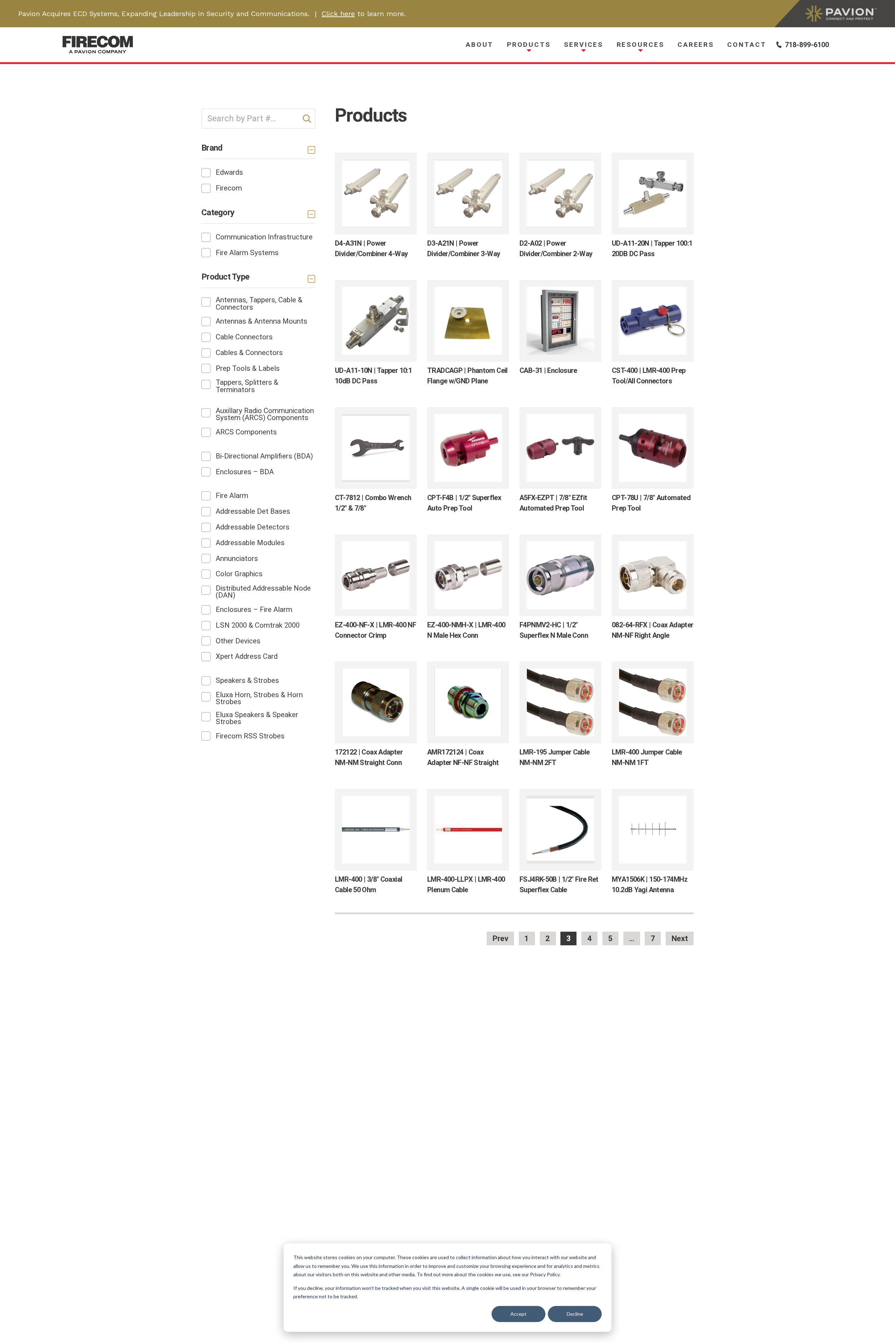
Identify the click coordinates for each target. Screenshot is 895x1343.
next (680, 938)
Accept (518, 1314)
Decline (575, 1314)
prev (500, 938)
